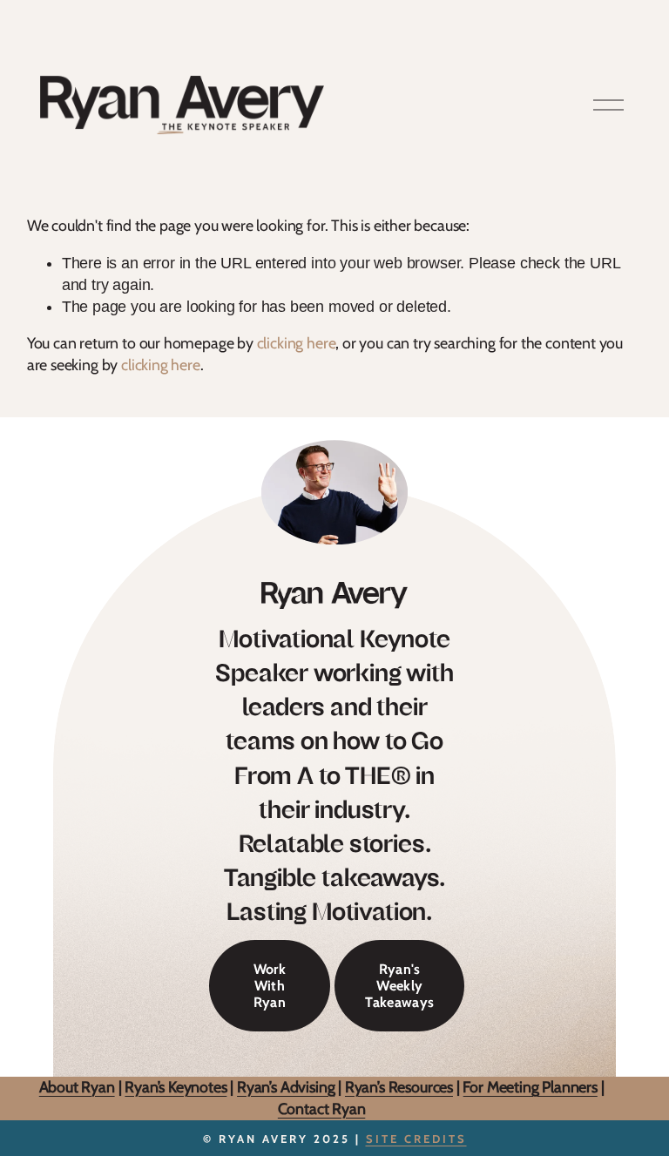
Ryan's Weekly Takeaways (399, 986)
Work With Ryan (269, 986)
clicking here (296, 343)
